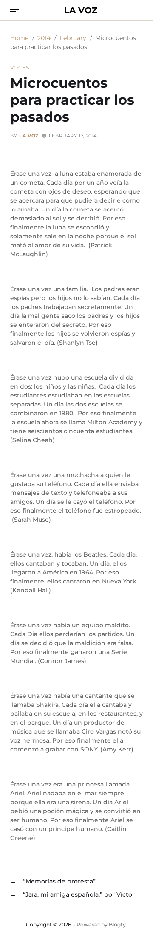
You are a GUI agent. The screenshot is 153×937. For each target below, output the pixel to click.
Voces (19, 67)
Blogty (117, 924)
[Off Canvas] (14, 10)
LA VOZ (80, 10)
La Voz (29, 136)
